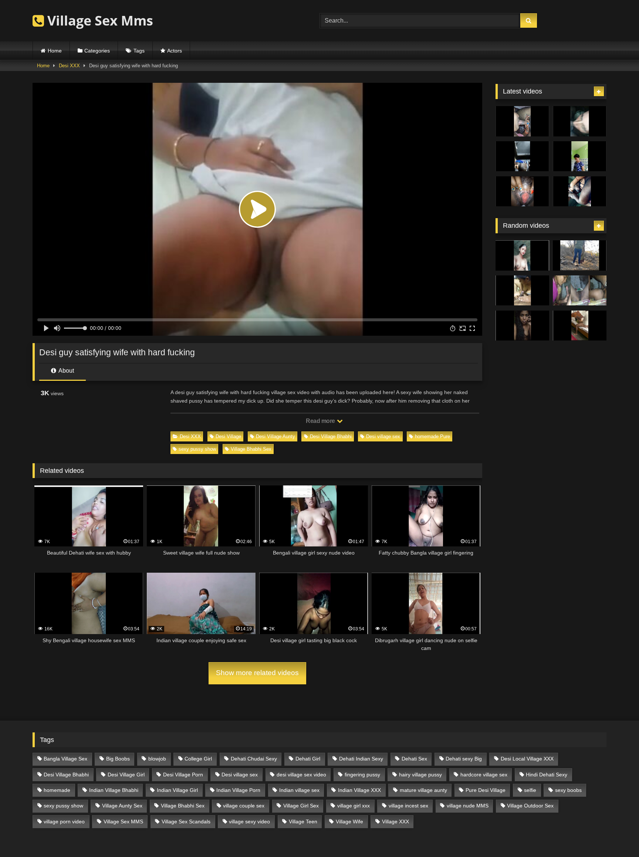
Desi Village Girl (126, 775)
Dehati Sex (414, 759)
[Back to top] (616, 835)
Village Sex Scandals (186, 821)
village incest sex (408, 806)
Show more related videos (257, 673)
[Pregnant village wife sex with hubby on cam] (579, 191)
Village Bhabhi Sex (251, 449)
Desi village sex (383, 436)
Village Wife (349, 821)
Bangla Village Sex (65, 759)
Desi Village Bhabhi (331, 436)
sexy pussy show (197, 449)
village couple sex (243, 806)
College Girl (198, 759)
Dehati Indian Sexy (361, 759)
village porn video (64, 821)
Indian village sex (299, 790)
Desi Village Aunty (275, 436)
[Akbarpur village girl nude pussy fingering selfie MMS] (522, 255)
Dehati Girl (307, 759)
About (65, 370)
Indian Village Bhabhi (113, 790)
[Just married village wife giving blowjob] (522, 121)
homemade (57, 790)
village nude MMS (467, 806)
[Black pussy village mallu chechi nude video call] (522, 326)
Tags (139, 51)
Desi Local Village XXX (527, 759)
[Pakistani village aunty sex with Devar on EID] (579, 121)
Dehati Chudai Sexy (254, 759)
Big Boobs (118, 759)
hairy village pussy (420, 775)
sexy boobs (568, 790)
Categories (97, 51)
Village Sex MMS (123, 821)
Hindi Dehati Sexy (546, 775)
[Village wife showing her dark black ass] (522, 156)
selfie (530, 790)
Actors (174, 51)
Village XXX (395, 821)
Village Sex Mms (98, 20)
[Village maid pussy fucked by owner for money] (579, 326)
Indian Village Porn (238, 790)
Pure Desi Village (486, 790)
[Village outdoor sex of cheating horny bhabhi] (579, 255)
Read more (321, 421)
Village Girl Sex (301, 806)
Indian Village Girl (177, 790)
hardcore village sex (483, 775)
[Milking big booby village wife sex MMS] (522, 191)
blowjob (157, 759)
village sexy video (249, 821)
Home (55, 51)
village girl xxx (353, 806)
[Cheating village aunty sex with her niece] (579, 290)
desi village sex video (301, 775)
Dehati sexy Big (464, 759)
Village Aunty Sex (122, 806)
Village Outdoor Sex (530, 806)
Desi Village (228, 436)
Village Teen (303, 821)
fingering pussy (362, 775)
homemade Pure (432, 436)
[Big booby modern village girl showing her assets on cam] (579, 156)
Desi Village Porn (183, 775)
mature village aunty (423, 790)
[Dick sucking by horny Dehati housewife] (522, 290)
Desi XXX (69, 65)
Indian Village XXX (359, 790)
